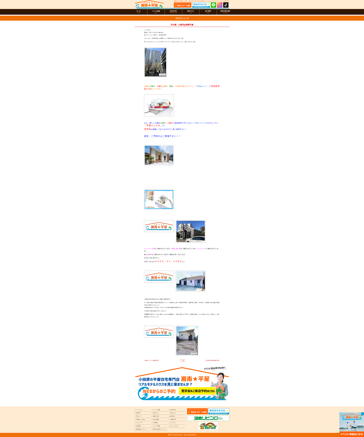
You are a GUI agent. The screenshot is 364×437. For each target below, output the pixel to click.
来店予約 (138, 413)
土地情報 (155, 422)
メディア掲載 (156, 426)
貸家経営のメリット (141, 429)
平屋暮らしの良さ (140, 419)
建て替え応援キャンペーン (160, 429)
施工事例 (172, 416)
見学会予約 (173, 409)
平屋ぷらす (173, 413)
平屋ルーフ (139, 416)
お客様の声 (173, 419)
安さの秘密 (156, 419)
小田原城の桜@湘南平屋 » (212, 360)
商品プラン (156, 413)
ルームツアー (139, 422)
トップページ (139, 409)
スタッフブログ (174, 426)
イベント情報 (156, 409)
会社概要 (138, 426)
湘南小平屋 (156, 416)
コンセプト (173, 422)
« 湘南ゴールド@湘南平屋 (151, 360)
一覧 (183, 360)
